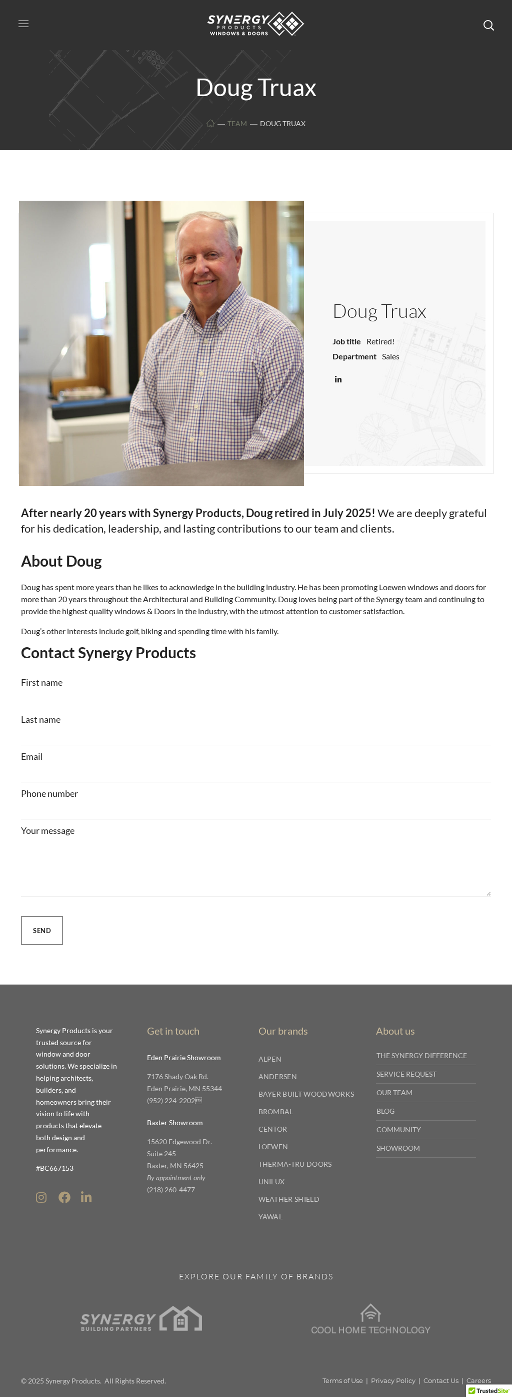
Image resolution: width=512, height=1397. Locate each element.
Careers (478, 1380)
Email (32, 756)
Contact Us (441, 1380)
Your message (47, 830)
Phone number (49, 793)
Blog (385, 1111)
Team (237, 123)
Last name (40, 719)
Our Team (394, 1092)
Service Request (406, 1074)
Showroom (398, 1148)
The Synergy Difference (421, 1055)
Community (398, 1129)
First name (41, 682)
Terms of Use (342, 1380)
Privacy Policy (393, 1380)
